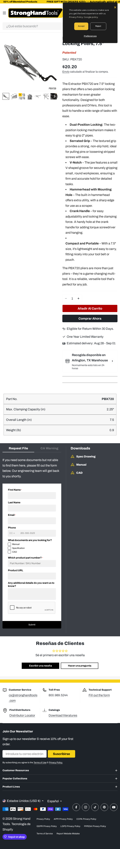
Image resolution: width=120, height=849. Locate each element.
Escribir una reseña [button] (40, 665)
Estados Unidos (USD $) (23, 801)
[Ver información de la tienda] (112, 361)
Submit (31, 624)
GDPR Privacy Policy (47, 826)
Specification (18, 548)
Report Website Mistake (68, 833)
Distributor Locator (22, 715)
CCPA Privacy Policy (86, 819)
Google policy (91, 17)
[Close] (115, 7)
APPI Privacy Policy (63, 819)
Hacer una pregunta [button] (79, 665)
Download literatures (63, 715)
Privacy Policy (43, 819)
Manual (16, 544)
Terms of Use (40, 762)
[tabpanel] (31, 542)
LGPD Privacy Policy (70, 826)
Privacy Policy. (56, 762)
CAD (14, 552)
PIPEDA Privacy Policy (95, 826)
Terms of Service (45, 833)
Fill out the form (99, 695)
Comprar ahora (89, 318)
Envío (65, 71)
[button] (5, 96)
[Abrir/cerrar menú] (4, 13)
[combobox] (60, 26)
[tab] (18, 449)
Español (53, 801)
